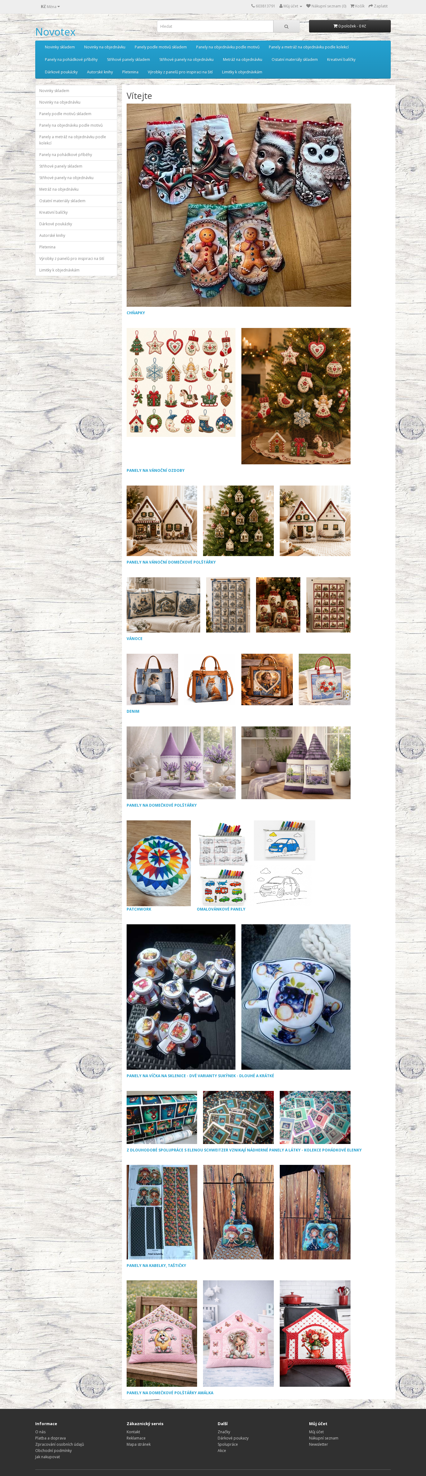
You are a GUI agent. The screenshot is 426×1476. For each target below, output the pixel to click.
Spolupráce (228, 1444)
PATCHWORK (139, 909)
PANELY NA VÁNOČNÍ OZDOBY (156, 470)
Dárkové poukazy (233, 1438)
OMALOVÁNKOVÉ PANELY (221, 909)
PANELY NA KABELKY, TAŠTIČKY (156, 1265)
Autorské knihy (100, 72)
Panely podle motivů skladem (161, 47)
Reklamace (136, 1438)
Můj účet (316, 1431)
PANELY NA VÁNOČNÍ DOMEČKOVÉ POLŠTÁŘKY (171, 562)
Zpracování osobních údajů (59, 1444)
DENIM (133, 711)
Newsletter (318, 1444)
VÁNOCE (135, 638)
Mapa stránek (139, 1444)
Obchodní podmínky (53, 1450)
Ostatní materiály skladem (295, 59)
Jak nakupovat (47, 1456)
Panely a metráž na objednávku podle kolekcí (309, 47)
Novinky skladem (60, 47)
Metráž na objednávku (242, 59)
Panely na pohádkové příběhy (71, 59)
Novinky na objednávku (104, 47)
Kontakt (133, 1431)
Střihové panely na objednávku (186, 59)
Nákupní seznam (323, 1438)
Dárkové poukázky (61, 72)
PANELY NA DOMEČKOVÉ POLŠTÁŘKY (162, 805)
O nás (40, 1431)
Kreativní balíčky (341, 59)
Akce (222, 1450)
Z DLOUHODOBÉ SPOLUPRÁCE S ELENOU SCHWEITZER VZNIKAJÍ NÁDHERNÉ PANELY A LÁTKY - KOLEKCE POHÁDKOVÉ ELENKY (244, 1150)
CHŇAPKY (136, 312)
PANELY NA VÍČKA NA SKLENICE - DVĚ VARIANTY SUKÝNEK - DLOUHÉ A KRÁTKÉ (200, 1075)
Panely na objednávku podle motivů (227, 47)
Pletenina (130, 72)
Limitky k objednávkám (242, 72)
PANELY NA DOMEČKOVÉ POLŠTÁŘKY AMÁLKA (170, 1392)
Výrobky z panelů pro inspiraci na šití (180, 72)
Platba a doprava (50, 1438)
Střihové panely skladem (128, 59)
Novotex (55, 32)
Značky (224, 1431)
